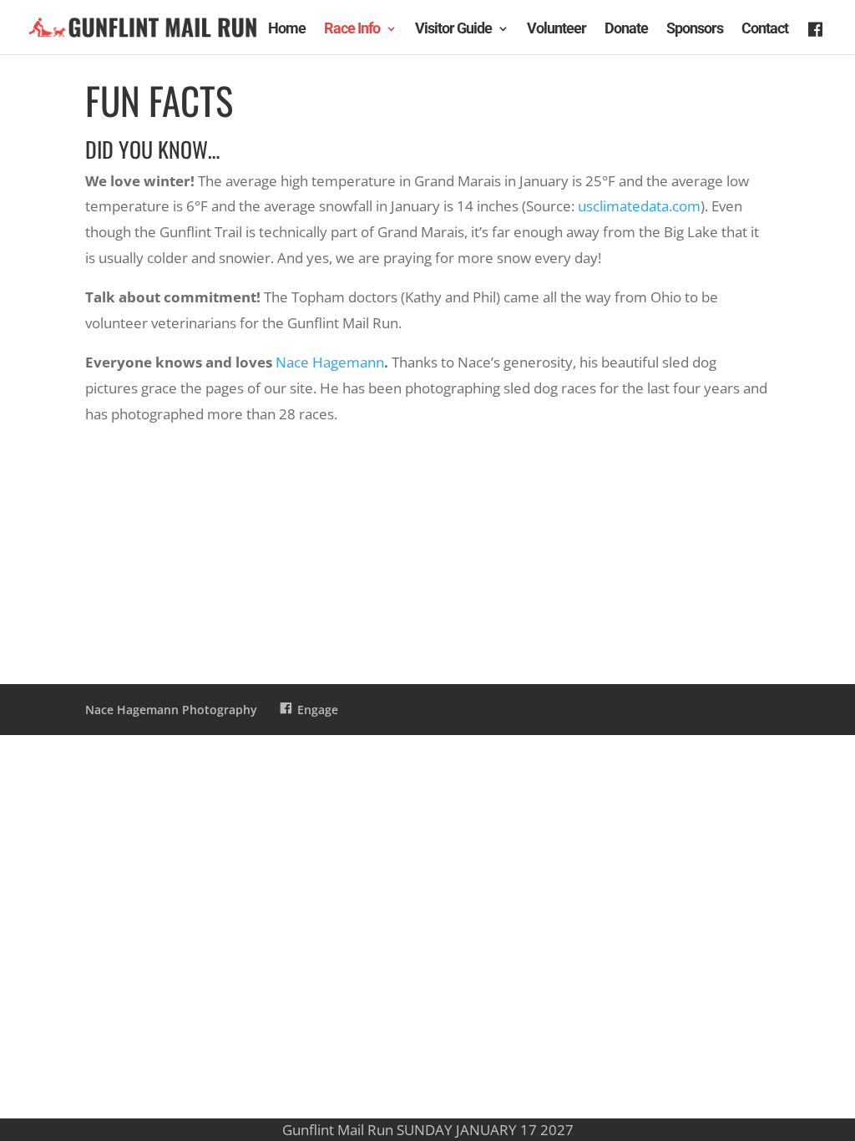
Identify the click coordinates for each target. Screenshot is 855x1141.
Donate (626, 30)
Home (287, 30)
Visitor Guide (453, 30)
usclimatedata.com (639, 206)
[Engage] (817, 40)
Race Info (352, 30)
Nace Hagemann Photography (171, 710)
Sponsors (694, 30)
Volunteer (556, 30)
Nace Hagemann (330, 362)
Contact (764, 30)
